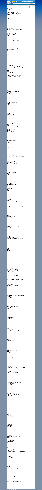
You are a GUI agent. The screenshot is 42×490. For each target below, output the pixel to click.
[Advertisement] (30, 11)
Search (32, 1)
